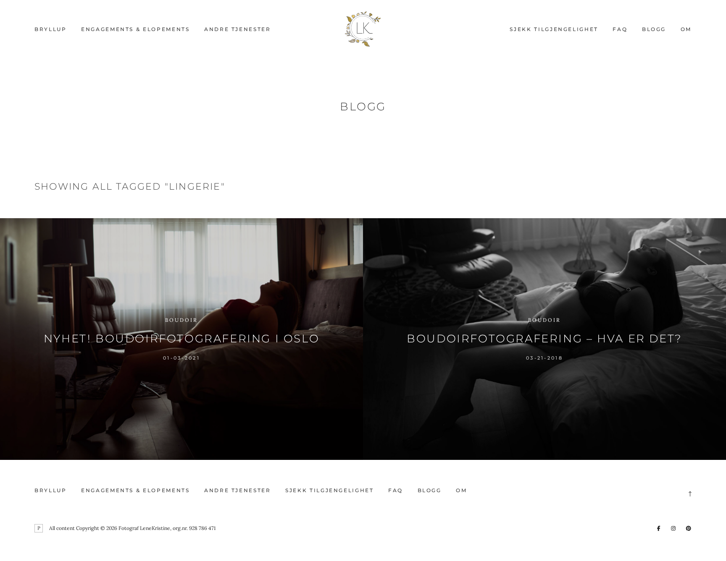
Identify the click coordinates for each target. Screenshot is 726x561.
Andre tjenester (237, 29)
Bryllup (50, 29)
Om (686, 29)
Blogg (654, 29)
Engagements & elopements (135, 29)
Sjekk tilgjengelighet (554, 29)
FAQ (620, 29)
